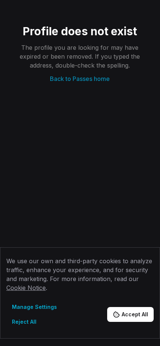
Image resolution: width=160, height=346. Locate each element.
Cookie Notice (26, 287)
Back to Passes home (80, 78)
